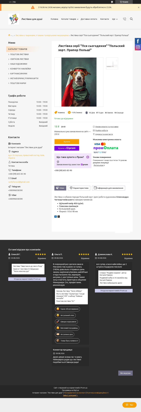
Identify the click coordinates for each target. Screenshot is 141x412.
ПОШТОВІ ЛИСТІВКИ (19, 54)
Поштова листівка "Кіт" (65, 301)
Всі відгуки (125, 373)
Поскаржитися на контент (74, 393)
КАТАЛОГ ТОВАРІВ (17, 49)
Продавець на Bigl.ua (70, 390)
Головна (54, 19)
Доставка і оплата (89, 19)
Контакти (104, 19)
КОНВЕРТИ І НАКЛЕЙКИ (20, 69)
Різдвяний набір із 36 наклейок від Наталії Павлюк (113, 279)
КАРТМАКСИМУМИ (18, 73)
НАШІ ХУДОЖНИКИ (18, 64)
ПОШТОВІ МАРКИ (18, 83)
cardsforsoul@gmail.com (18, 182)
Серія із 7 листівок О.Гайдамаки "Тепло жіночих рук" (26, 270)
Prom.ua (84, 388)
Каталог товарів (68, 19)
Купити (67, 142)
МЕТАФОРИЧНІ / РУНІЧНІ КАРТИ (24, 78)
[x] (59, 217)
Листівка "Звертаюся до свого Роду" (28, 266)
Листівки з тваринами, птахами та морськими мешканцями (42, 35)
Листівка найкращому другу (111, 283)
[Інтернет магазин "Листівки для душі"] (13, 19)
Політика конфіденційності (98, 393)
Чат (131, 405)
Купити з (62, 148)
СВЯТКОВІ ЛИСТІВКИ (19, 59)
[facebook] (55, 217)
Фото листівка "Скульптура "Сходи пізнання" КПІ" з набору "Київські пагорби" (70, 296)
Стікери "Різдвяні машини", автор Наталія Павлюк (113, 274)
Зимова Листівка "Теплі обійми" (69, 291)
